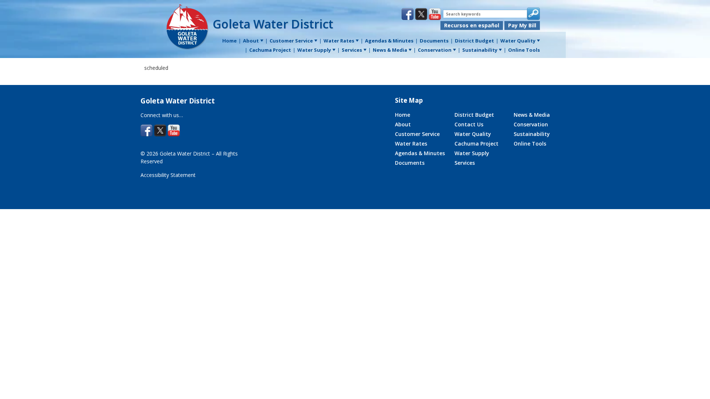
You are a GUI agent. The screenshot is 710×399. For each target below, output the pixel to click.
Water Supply (471, 153)
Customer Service (417, 133)
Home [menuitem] (229, 40)
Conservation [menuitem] (435, 50)
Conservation (531, 124)
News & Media (532, 114)
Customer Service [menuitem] (291, 40)
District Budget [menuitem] (474, 40)
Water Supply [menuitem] (314, 50)
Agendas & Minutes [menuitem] (389, 40)
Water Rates (411, 143)
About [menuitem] (251, 40)
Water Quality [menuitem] (517, 40)
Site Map (409, 100)
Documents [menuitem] (434, 40)
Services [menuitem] (352, 50)
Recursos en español (471, 25)
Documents (410, 162)
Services (464, 162)
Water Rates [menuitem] (339, 40)
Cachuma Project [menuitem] (270, 50)
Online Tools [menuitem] (524, 50)
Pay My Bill (522, 25)
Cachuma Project (476, 143)
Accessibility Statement (168, 174)
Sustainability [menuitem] (479, 50)
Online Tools (530, 143)
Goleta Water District (273, 24)
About (403, 124)
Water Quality (472, 133)
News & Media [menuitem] (390, 50)
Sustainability (532, 133)
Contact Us (468, 124)
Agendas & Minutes (420, 153)
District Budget (474, 114)
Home (402, 114)
